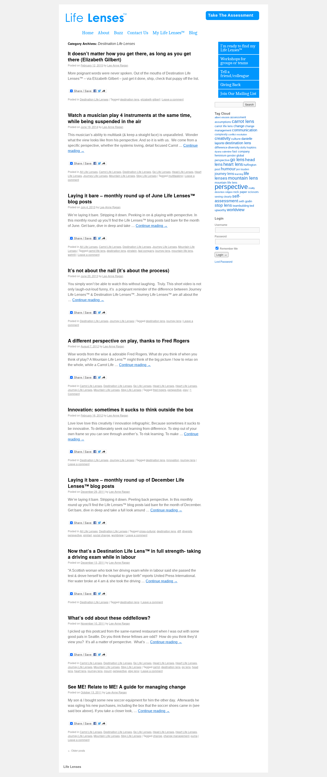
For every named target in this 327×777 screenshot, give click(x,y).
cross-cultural (147, 531)
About (103, 32)
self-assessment (227, 198)
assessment (238, 117)
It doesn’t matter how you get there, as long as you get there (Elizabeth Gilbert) (129, 56)
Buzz (118, 32)
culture (236, 138)
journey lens (162, 250)
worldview (117, 535)
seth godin (245, 201)
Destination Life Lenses (94, 99)
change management (176, 736)
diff (179, 531)
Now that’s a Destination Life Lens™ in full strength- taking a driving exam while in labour (134, 553)
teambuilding (241, 205)
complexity (221, 134)
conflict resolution (237, 134)
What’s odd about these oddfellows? (109, 617)
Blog (193, 32)
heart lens (80, 671)
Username (221, 224)
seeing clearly (223, 196)
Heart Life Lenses (186, 386)
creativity (222, 138)
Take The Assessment (230, 15)
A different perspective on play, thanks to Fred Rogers (129, 340)
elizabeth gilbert (150, 99)
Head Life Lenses (182, 172)
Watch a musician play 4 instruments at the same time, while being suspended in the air (129, 118)
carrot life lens (97, 250)
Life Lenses (119, 17)
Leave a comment (173, 99)
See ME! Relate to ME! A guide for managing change (127, 686)
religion (229, 192)
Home (87, 32)
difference (221, 147)
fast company (146, 250)
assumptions (223, 122)
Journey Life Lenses (95, 176)
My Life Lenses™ (168, 32)
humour (228, 168)
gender (231, 155)
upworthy (220, 210)
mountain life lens (182, 250)
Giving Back (230, 84)
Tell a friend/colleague (234, 73)
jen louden (242, 169)
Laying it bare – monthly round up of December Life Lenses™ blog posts (126, 482)
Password (221, 236)
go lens (186, 667)
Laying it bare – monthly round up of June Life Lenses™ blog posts (131, 198)
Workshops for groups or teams (234, 60)
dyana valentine (223, 151)
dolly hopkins (248, 147)
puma (194, 736)
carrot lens (243, 121)
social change (101, 535)
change (157, 736)
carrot (156, 667)
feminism (220, 155)
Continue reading (152, 226)
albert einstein (222, 117)
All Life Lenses (89, 172)
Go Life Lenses (161, 172)
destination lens (129, 99)
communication (244, 130)
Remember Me (228, 248)
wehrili (72, 254)
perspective (175, 390)
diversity (187, 531)
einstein (132, 250)
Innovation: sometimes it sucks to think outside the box (130, 409)
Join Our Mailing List (238, 93)
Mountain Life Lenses (122, 176)
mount (107, 671)
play (185, 390)
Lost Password (223, 261)
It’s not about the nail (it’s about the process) (118, 270)
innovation (172, 460)
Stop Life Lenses (146, 176)
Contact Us (137, 32)
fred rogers (159, 390)
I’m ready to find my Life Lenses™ (237, 48)
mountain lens (243, 177)
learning (239, 174)
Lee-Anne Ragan (117, 65)
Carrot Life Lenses (110, 172)
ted (252, 205)
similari (87, 535)
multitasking (175, 176)
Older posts (76, 750)
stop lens (133, 671)
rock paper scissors (246, 192)
